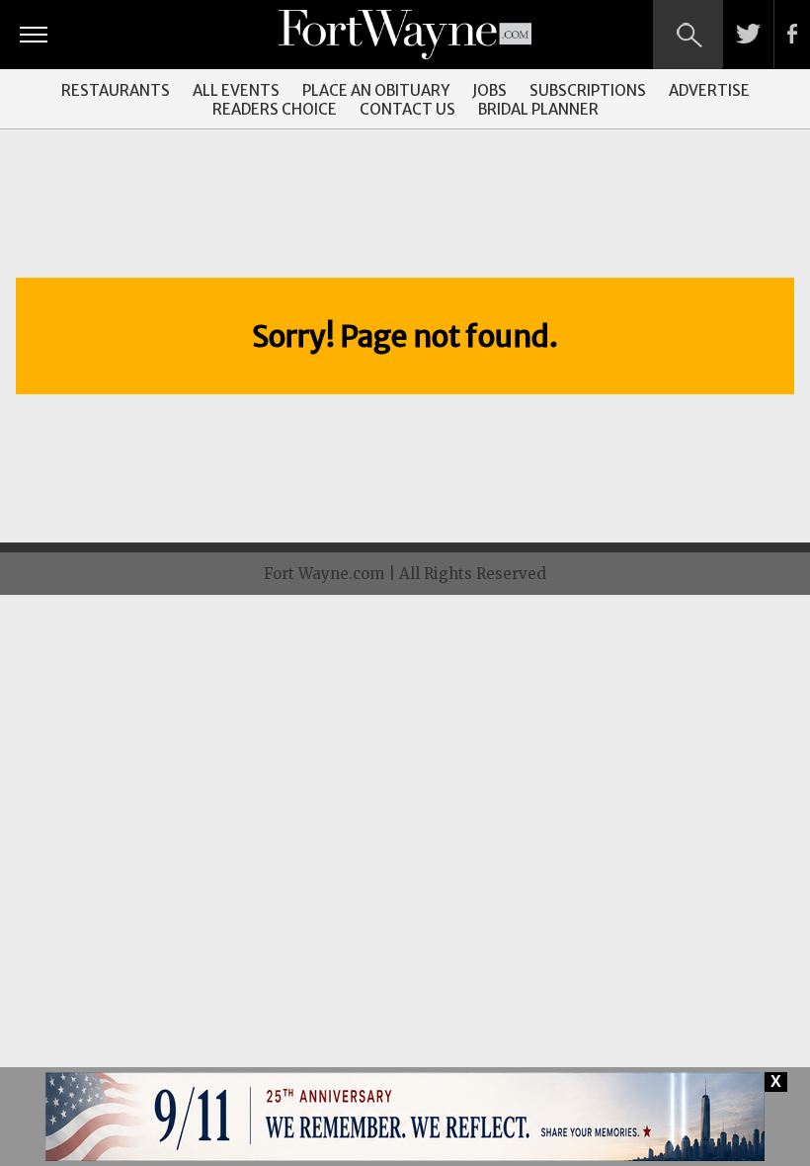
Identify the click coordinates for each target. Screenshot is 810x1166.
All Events (236, 90)
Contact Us (407, 109)
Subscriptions (587, 90)
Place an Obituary (375, 90)
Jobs (489, 90)
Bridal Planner (538, 109)
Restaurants (115, 90)
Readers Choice (274, 109)
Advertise (709, 90)
